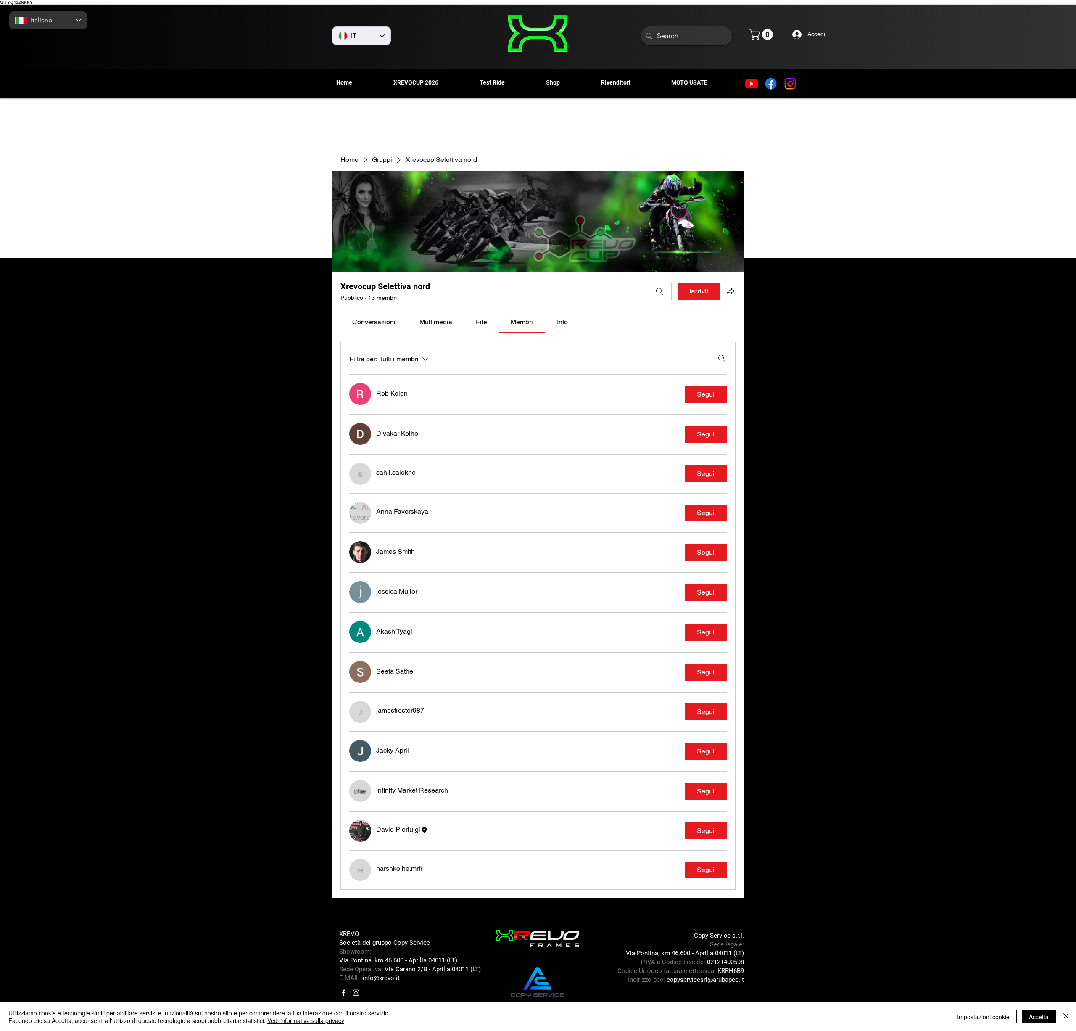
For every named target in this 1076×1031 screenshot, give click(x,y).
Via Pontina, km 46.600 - (374, 960)
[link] (374, 322)
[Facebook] (770, 83)
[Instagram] (790, 83)
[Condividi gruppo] (730, 291)
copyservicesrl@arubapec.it (705, 979)
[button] (762, 34)
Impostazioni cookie (983, 1016)
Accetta (1039, 1016)
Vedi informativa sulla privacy (305, 1020)
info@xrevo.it (381, 978)
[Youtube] (751, 83)
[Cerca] (659, 291)
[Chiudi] (1066, 1016)
